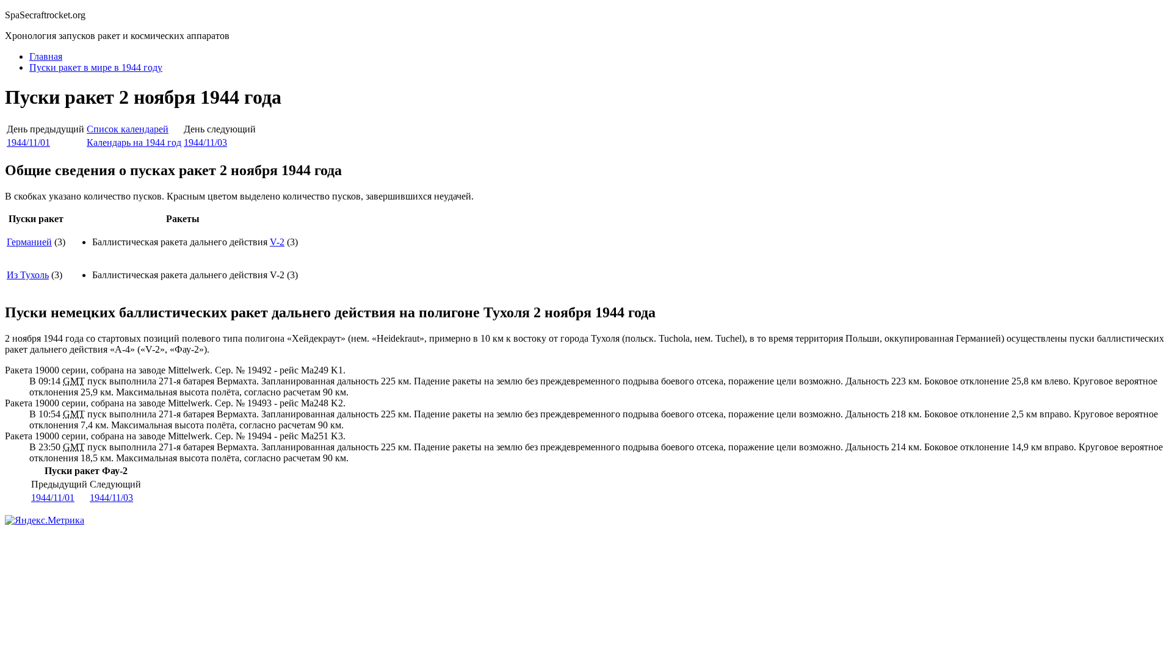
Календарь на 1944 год (134, 142)
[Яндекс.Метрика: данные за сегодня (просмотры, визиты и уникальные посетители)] (44, 520)
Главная (45, 56)
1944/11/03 (205, 142)
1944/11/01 (28, 142)
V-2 (277, 242)
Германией (29, 242)
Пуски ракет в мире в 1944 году (95, 67)
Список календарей (127, 129)
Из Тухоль (28, 275)
